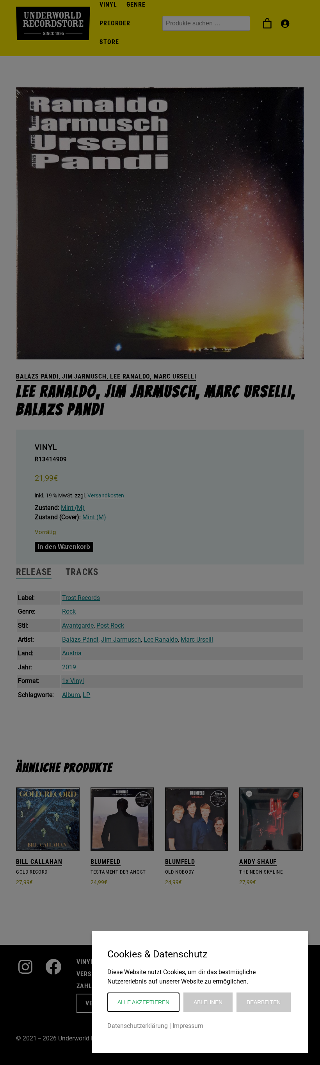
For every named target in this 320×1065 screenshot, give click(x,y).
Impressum (187, 1026)
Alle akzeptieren (143, 1002)
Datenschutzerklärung (137, 1026)
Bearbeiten (264, 1002)
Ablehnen (208, 1002)
